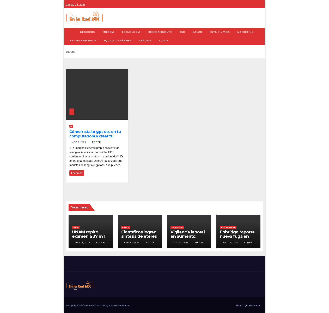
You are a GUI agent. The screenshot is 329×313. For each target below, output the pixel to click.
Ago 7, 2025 (79, 142)
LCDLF (163, 40)
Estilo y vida (220, 32)
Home (239, 305)
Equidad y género (117, 40)
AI (71, 126)
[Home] (71, 32)
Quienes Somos (252, 305)
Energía (108, 32)
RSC (182, 32)
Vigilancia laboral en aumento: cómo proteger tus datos (187, 238)
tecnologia (177, 227)
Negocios (87, 32)
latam (75, 227)
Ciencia (125, 227)
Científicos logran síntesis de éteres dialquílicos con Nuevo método (139, 238)
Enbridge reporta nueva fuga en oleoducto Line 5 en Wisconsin (237, 238)
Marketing (245, 32)
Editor (96, 142)
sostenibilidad (228, 227)
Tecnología (131, 32)
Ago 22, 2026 (82, 242)
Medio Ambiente (160, 32)
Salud (197, 32)
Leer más (76, 173)
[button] (262, 36)
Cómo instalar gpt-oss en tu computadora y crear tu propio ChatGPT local (95, 136)
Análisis (145, 40)
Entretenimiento (83, 40)
